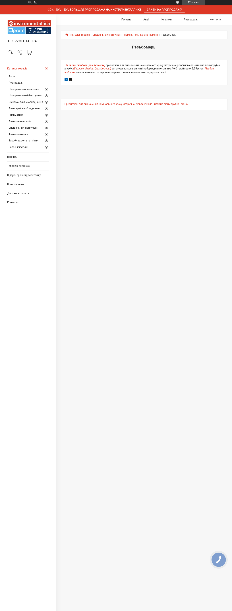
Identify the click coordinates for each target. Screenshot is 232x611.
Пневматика (16, 114)
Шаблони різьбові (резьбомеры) (85, 65)
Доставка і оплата (18, 193)
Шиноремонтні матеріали (24, 89)
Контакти (12, 202)
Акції (12, 76)
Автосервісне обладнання (24, 108)
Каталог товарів (17, 68)
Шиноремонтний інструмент (25, 95)
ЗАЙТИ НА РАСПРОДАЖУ (164, 9)
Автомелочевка (18, 134)
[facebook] (66, 80)
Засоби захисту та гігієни (23, 140)
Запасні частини (18, 147)
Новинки (12, 156)
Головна (126, 19)
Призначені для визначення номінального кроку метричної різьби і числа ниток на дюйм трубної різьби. (127, 104)
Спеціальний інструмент (23, 127)
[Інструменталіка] (28, 27)
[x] (70, 80)
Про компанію (15, 184)
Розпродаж (15, 82)
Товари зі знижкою (18, 165)
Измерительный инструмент (141, 34)
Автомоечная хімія (20, 121)
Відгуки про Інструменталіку (24, 175)
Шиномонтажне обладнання (26, 102)
